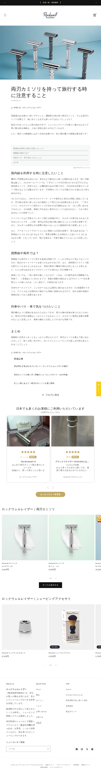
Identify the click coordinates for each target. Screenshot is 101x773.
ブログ (39, 722)
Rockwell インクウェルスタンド (13, 653)
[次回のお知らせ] (96, 2)
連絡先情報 (44, 767)
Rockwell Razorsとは (74, 695)
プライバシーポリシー (64, 765)
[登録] (47, 749)
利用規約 (69, 706)
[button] (5, 15)
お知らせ (39, 717)
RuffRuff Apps (79, 167)
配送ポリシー (86, 765)
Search (68, 689)
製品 (38, 695)
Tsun (88, 167)
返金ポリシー (50, 765)
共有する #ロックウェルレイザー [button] (28, 107)
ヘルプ (39, 706)
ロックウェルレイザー (23, 765)
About (38, 689)
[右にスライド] (56, 578)
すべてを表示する (50, 585)
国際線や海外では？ (21, 153)
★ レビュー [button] (98, 388)
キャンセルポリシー (56, 767)
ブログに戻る (52, 394)
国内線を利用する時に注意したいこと (28, 148)
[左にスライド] (45, 578)
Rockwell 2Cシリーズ (9, 563)
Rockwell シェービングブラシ (60, 653)
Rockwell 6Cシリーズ (56, 563)
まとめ (16, 162)
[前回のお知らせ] (5, 2)
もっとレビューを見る (50, 494)
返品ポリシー (71, 711)
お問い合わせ (41, 711)
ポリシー (39, 700)
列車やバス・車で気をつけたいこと (27, 158)
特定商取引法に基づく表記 (76, 700)
